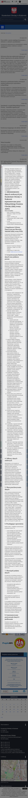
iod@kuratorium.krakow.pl (16, 251)
